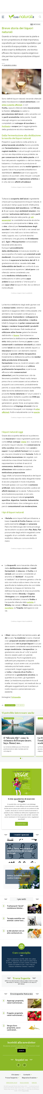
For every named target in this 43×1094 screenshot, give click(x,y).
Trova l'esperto (11, 1078)
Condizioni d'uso (11, 1082)
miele (23, 442)
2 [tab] (22, 758)
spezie (37, 412)
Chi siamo (15, 1075)
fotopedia (16, 697)
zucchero (9, 608)
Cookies (34, 1082)
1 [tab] (20, 758)
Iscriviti (21, 1050)
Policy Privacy (24, 1082)
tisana (16, 335)
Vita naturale (10, 705)
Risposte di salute (29, 1078)
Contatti (26, 1075)
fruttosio (6, 126)
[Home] (21, 17)
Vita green (20, 705)
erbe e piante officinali (12, 105)
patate (30, 602)
